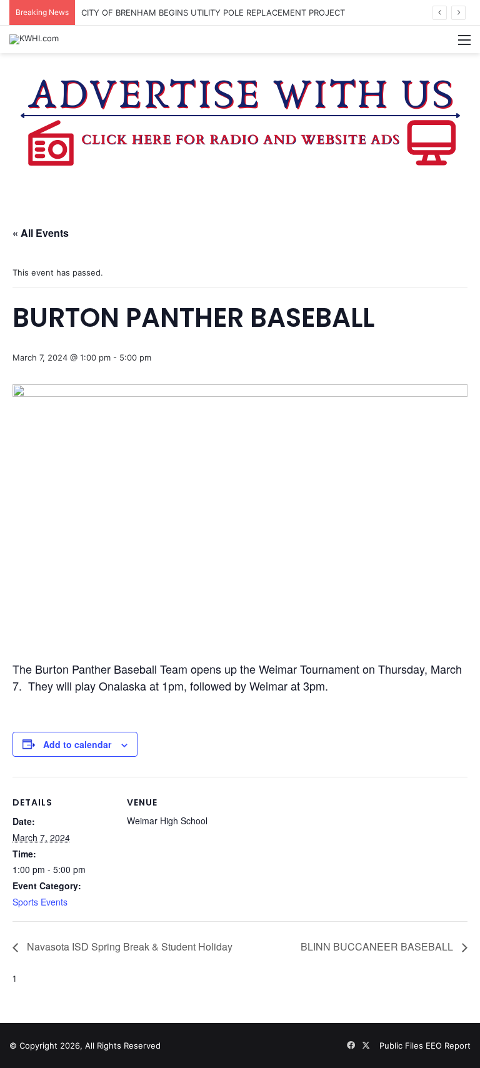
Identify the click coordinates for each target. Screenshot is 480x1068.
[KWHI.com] (34, 39)
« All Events (40, 233)
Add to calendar (77, 744)
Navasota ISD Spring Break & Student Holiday (128, 946)
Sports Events (40, 902)
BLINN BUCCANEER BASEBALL (378, 946)
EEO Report (448, 1046)
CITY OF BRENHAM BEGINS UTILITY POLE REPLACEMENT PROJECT (213, 12)
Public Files (402, 1046)
